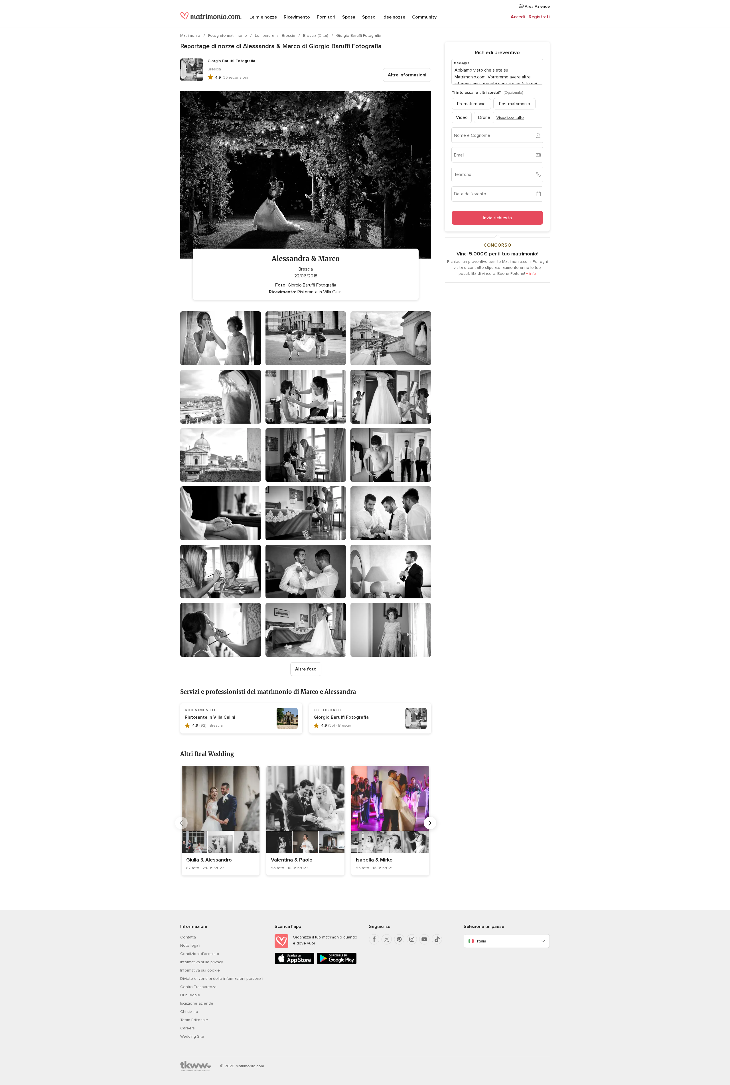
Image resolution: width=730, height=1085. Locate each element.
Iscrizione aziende (196, 1003)
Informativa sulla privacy (201, 962)
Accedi (518, 17)
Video (462, 117)
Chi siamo (189, 1011)
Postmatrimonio (514, 104)
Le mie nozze (263, 17)
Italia (481, 941)
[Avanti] (430, 823)
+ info (531, 273)
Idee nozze (393, 17)
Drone (484, 117)
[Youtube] (424, 939)
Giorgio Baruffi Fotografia (358, 35)
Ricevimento (297, 17)
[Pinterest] (399, 939)
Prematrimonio (471, 104)
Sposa (348, 17)
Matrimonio (190, 35)
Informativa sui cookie (200, 970)
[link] (220, 820)
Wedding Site (192, 1036)
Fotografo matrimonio (228, 35)
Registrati (539, 17)
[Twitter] (387, 939)
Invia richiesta (497, 218)
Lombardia (265, 35)
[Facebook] (374, 939)
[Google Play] (337, 963)
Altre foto (306, 669)
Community (424, 17)
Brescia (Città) (316, 35)
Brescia (289, 35)
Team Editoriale (194, 1019)
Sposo (369, 17)
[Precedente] (181, 823)
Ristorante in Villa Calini (210, 717)
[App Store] (295, 963)
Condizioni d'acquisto (199, 953)
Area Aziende (537, 6)
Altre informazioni (407, 75)
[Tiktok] (437, 939)
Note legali (190, 945)
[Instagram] (412, 939)
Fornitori (326, 17)
